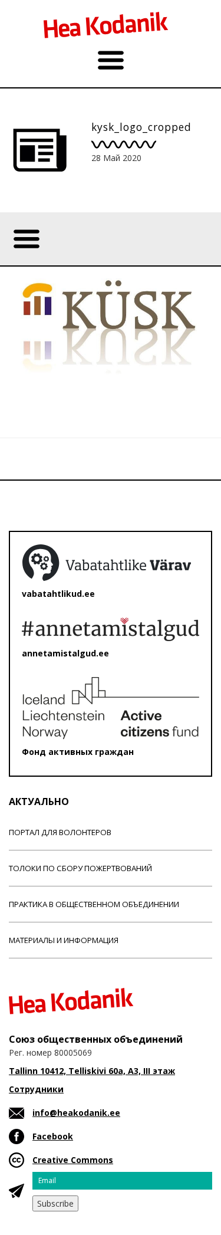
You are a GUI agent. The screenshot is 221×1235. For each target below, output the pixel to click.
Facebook (52, 1136)
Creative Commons (72, 1159)
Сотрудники (36, 1089)
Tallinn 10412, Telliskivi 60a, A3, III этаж (92, 1070)
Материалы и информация (63, 940)
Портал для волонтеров (60, 832)
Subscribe (55, 1203)
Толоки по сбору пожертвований (80, 868)
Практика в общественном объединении (94, 904)
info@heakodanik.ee (76, 1112)
